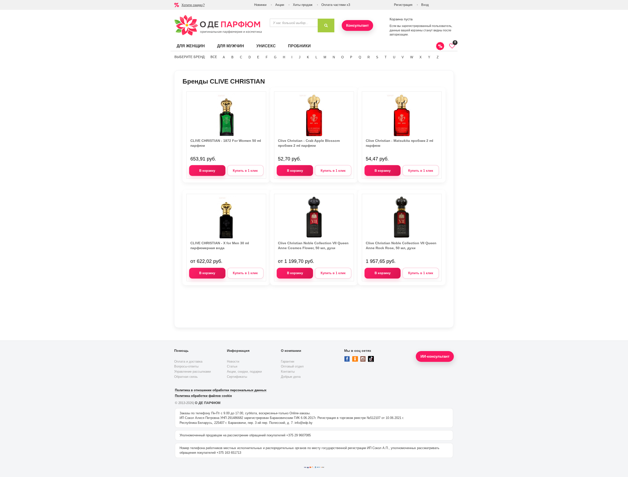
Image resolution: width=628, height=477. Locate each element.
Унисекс (266, 46)
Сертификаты (237, 377)
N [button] (334, 57)
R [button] (368, 57)
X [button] (420, 57)
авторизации (399, 34)
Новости (233, 361)
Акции (279, 5)
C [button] (241, 57)
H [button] (284, 57)
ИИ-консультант (434, 356)
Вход (425, 5)
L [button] (316, 57)
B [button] (232, 57)
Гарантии (287, 361)
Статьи (232, 366)
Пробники (299, 46)
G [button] (275, 57)
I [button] (291, 57)
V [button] (403, 57)
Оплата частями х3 (335, 5)
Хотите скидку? (193, 5)
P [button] (351, 57)
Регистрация (403, 5)
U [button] (394, 57)
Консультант (357, 25)
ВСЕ (213, 57)
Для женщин (191, 46)
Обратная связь (186, 377)
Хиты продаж (303, 5)
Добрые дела (291, 377)
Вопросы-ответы (186, 366)
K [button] (308, 57)
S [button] (377, 57)
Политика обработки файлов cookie (203, 396)
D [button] (250, 57)
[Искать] (326, 25)
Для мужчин (230, 46)
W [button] (411, 57)
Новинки (260, 5)
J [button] (300, 57)
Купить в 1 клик (245, 170)
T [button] (386, 57)
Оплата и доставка (188, 361)
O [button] (342, 57)
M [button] (325, 57)
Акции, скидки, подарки (244, 371)
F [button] (267, 57)
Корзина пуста (401, 19)
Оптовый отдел (292, 366)
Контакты (288, 371)
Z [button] (438, 57)
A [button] (224, 57)
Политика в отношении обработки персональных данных (220, 390)
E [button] (258, 57)
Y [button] (429, 57)
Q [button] (360, 57)
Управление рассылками (192, 371)
